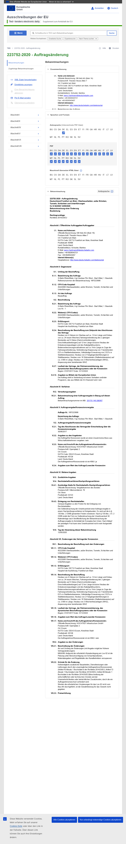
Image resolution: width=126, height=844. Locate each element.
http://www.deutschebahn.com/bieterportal (86, 105)
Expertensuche (70, 39)
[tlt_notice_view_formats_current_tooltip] (112, 191)
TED (8, 48)
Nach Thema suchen (86, 39)
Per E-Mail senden (23, 98)
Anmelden (99, 8)
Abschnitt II (15, 121)
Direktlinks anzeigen (23, 85)
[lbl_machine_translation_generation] (81, 171)
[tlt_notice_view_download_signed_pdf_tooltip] (63, 132)
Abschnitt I (15, 115)
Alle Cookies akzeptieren (64, 820)
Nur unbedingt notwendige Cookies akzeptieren (100, 820)
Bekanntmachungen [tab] (16, 63)
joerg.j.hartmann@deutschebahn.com (78, 95)
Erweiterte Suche (55, 39)
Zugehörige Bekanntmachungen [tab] (21, 69)
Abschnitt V (15, 134)
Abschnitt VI (15, 140)
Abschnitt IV (15, 127)
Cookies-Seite (16, 826)
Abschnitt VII (15, 146)
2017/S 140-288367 (94, 401)
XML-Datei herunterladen (26, 80)
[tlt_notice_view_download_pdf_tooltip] (51, 153)
